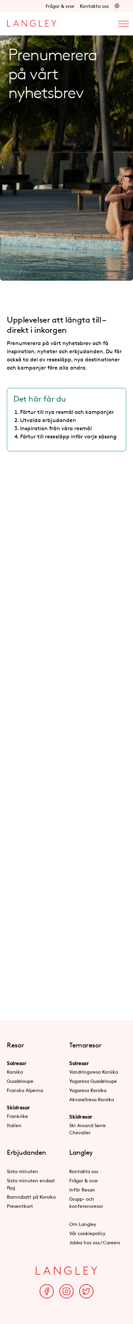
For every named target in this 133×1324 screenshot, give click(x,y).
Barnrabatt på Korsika (31, 1197)
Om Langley (82, 1224)
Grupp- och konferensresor (86, 1202)
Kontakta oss (94, 6)
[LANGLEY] (31, 21)
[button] (117, 6)
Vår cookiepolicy (87, 1233)
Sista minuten (22, 1171)
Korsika (15, 1072)
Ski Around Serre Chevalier (87, 1128)
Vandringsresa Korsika (93, 1072)
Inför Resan (82, 1190)
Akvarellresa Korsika (91, 1099)
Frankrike (17, 1116)
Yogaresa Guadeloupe (93, 1081)
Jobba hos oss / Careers (94, 1242)
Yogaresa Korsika (87, 1090)
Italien (14, 1125)
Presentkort (20, 1206)
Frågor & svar (60, 6)
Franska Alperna (25, 1090)
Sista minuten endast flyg (31, 1184)
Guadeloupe (20, 1081)
